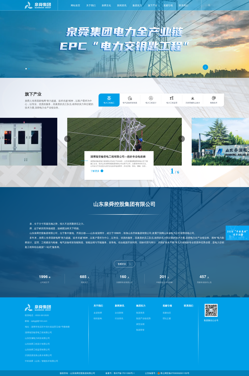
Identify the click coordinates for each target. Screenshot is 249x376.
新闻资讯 (121, 5)
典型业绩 (140, 324)
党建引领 (168, 5)
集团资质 (140, 312)
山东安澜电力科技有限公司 (37, 338)
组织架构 (98, 318)
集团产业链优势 (143, 318)
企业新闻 (119, 312)
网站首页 (75, 5)
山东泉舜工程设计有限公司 (37, 343)
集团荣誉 (140, 329)
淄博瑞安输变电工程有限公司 (38, 332)
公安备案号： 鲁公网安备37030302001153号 (167, 373)
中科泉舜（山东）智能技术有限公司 (41, 360)
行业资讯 (119, 318)
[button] (26, 68)
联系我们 (183, 5)
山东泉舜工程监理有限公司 (37, 349)
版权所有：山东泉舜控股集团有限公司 (77, 373)
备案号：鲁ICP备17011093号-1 (120, 373)
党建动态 (167, 312)
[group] (124, 142)
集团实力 (137, 5)
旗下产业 (152, 5)
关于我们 (91, 5)
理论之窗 (167, 318)
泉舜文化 (106, 5)
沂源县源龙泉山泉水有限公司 (38, 355)
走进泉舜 (98, 312)
